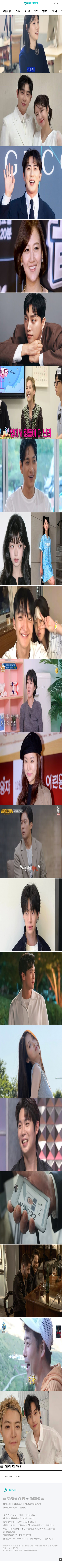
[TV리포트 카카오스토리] (35, 1500)
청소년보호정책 (10, 1507)
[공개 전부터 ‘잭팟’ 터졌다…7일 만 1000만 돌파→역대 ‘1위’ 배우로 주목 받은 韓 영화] (31, 1244)
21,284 (17, 1476)
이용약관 (18, 1504)
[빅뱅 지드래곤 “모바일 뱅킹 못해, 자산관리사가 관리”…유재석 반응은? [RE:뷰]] (31, 438)
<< (1, 1476)
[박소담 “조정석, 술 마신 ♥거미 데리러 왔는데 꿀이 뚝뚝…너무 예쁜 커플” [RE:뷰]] (31, 72)
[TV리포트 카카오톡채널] (38, 1500)
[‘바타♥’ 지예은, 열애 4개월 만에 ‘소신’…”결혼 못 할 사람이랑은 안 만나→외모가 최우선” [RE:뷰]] (31, 658)
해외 (54, 11)
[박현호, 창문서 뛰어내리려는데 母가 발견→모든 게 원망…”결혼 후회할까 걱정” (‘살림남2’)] (31, 145)
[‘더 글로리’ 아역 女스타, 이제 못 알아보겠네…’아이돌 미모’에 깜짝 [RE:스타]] (31, 585)
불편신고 (24, 1507)
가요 (27, 11)
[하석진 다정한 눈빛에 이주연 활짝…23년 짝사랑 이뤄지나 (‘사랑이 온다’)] (31, 1024)
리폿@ (7, 11)
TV (36, 10)
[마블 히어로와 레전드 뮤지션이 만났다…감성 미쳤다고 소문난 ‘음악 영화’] (31, 1317)
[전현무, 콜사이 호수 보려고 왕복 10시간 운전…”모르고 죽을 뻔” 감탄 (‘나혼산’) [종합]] (31, 1390)
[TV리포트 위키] (27, 1500)
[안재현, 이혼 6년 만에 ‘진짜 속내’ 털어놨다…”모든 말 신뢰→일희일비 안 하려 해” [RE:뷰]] (31, 951)
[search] (56, 3)
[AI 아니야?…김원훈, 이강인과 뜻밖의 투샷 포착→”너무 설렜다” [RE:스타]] (31, 219)
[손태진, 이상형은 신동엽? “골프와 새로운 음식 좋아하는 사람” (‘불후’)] (31, 1170)
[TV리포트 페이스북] (19, 1500)
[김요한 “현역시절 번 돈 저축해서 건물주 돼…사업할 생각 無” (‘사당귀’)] (31, 511)
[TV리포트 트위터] (15, 1500)
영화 (45, 11)
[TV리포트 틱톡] (12, 1500)
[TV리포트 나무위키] (31, 1500)
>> (21, 1476)
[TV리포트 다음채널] (23, 1500)
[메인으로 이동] (31, 4)
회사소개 (7, 1504)
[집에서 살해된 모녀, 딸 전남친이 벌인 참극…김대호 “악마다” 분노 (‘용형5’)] (31, 877)
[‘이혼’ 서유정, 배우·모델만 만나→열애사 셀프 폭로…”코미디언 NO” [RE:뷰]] (31, 804)
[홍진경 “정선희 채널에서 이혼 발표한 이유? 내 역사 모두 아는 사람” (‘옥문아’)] (31, 731)
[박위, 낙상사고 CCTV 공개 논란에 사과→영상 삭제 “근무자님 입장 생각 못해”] (31, 365)
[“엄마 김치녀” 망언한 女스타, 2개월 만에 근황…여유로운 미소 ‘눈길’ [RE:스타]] (31, 1097)
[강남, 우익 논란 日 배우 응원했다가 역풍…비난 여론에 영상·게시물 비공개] (31, 1463)
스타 (18, 11)
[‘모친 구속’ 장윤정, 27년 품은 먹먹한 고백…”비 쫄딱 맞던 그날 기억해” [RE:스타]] (31, 292)
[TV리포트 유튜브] (4, 1500)
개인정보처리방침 (33, 1504)
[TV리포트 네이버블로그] (42, 1500)
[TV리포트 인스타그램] (8, 1500)
